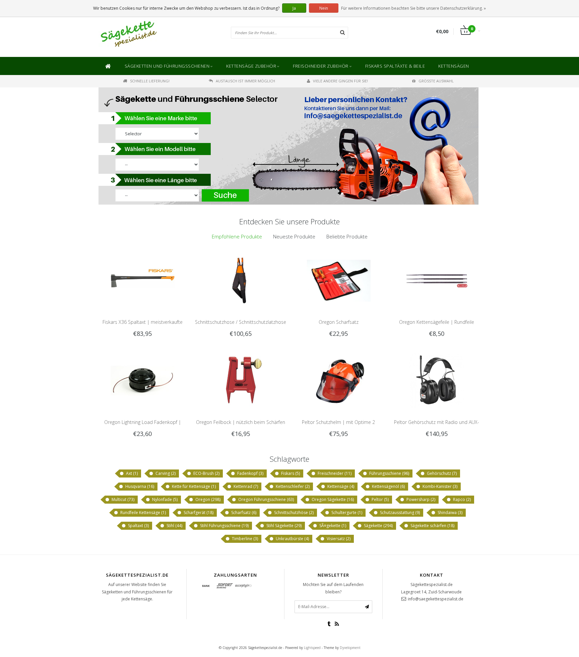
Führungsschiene (388, 473)
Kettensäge (340, 486)
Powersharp (420, 499)
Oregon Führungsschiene (265, 499)
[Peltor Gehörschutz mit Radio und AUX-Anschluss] (436, 380)
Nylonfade (164, 499)
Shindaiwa (449, 512)
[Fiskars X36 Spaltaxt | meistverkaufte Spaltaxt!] (143, 280)
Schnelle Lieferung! (150, 80)
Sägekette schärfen (431, 525)
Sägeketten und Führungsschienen (167, 66)
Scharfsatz (243, 512)
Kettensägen (453, 66)
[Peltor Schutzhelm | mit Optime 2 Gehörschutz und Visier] (339, 380)
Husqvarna (139, 486)
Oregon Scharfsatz (339, 322)
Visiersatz (338, 538)
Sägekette (378, 525)
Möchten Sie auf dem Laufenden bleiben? (333, 588)
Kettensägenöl (388, 486)
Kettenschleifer (292, 486)
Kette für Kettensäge (193, 486)
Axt (131, 473)
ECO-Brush (205, 473)
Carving (165, 473)
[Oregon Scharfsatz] (339, 280)
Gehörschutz (441, 473)
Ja (294, 8)
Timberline (244, 538)
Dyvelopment (350, 647)
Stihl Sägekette (283, 525)
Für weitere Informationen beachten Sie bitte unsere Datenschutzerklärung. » (413, 8)
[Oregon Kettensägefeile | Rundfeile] (436, 280)
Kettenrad (245, 486)
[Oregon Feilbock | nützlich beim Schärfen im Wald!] (240, 380)
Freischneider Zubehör (320, 66)
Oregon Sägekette (332, 499)
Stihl (174, 525)
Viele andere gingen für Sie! (340, 80)
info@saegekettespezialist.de (435, 599)
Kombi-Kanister (439, 486)
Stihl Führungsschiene (224, 525)
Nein (323, 8)
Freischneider (334, 473)
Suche (226, 195)
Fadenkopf (249, 473)
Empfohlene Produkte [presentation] (237, 236)
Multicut (122, 499)
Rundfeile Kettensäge (142, 512)
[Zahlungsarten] (206, 586)
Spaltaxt (138, 525)
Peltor (380, 499)
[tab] (237, 236)
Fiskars (290, 473)
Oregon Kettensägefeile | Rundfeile (436, 322)
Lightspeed (312, 647)
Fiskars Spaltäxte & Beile (395, 66)
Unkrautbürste (292, 538)
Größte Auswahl (436, 80)
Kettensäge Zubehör (251, 66)
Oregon (207, 499)
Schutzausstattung (399, 512)
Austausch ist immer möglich (245, 80)
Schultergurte (346, 512)
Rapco (461, 499)
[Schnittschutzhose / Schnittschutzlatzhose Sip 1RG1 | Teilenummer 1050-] (240, 280)
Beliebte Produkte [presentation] (347, 236)
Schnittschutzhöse (293, 512)
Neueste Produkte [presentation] (294, 236)
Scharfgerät (198, 512)
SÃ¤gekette (332, 525)
